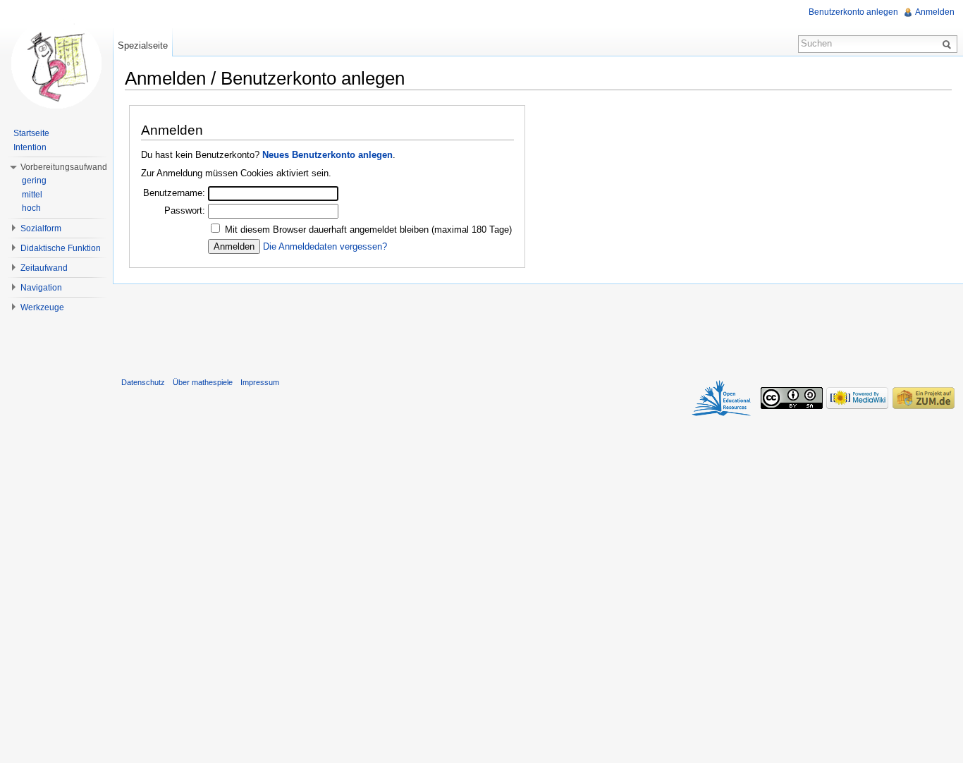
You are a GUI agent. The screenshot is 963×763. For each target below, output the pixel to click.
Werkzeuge (42, 307)
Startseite (31, 133)
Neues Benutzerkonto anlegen (327, 154)
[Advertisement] (538, 327)
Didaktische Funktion (60, 248)
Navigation (41, 288)
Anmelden (935, 12)
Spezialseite (143, 45)
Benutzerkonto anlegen (853, 12)
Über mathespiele (203, 382)
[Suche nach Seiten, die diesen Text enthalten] (949, 43)
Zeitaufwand (44, 268)
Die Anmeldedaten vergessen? (325, 246)
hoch (31, 208)
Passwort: (184, 210)
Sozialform (40, 228)
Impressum (259, 382)
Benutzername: (174, 193)
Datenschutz (143, 382)
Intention (30, 147)
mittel (32, 195)
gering (34, 180)
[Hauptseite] (56, 63)
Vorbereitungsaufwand (63, 167)
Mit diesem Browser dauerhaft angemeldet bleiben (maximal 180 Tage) (368, 229)
